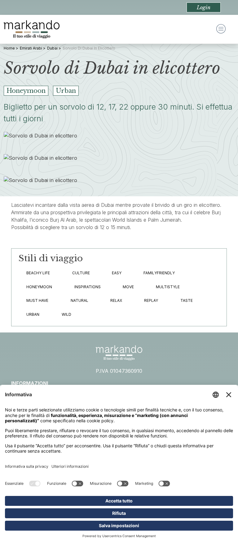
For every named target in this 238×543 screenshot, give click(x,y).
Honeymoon (39, 287)
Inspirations (87, 287)
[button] (204, 7)
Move (128, 287)
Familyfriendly (159, 273)
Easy (116, 273)
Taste (186, 300)
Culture (81, 273)
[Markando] (32, 29)
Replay (151, 300)
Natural (79, 300)
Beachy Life (38, 273)
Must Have (37, 300)
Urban (32, 314)
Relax (116, 300)
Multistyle (168, 287)
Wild (66, 314)
